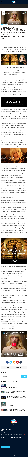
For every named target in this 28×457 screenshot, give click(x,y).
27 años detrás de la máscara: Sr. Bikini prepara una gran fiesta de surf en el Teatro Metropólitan (16, 404)
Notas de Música (5, 24)
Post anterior (7, 367)
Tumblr (20, 362)
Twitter (10, 362)
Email (14, 362)
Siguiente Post (20, 367)
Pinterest (17, 362)
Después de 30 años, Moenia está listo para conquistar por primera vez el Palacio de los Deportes (16, 397)
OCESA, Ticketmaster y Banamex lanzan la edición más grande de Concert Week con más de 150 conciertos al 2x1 (16, 386)
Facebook (7, 362)
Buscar (24, 376)
